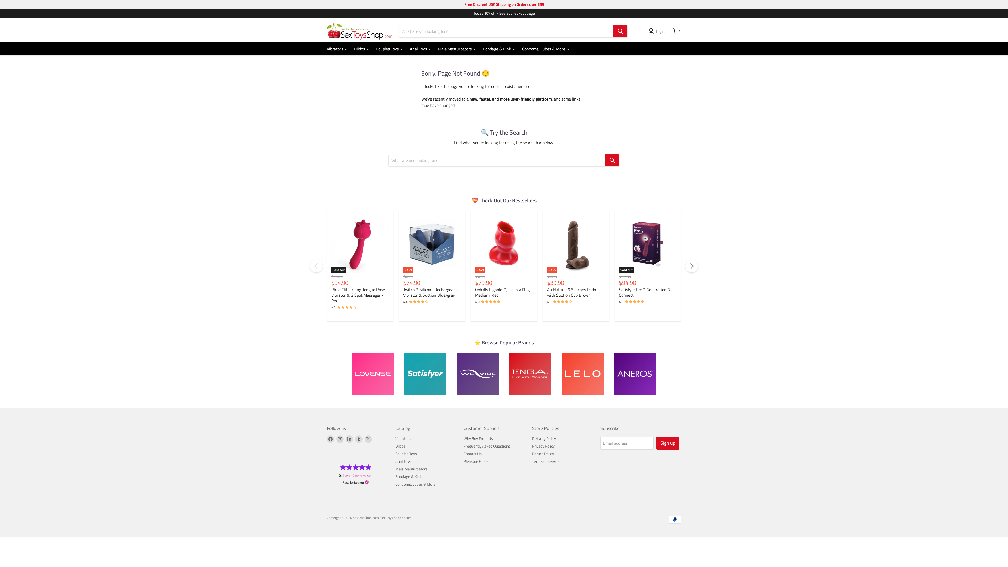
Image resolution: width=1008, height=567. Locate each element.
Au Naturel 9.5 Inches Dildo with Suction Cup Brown (571, 292)
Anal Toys (419, 49)
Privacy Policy (543, 446)
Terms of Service (546, 461)
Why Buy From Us (478, 438)
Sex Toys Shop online (395, 517)
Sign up (667, 443)
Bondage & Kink (497, 49)
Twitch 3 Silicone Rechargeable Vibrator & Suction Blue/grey (431, 292)
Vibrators (335, 49)
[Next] (691, 266)
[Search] (620, 31)
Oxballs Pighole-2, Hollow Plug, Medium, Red (503, 292)
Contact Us (473, 454)
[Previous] (316, 266)
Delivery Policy (544, 438)
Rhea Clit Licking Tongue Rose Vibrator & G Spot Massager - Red (358, 295)
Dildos (360, 49)
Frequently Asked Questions (487, 446)
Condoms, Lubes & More (544, 49)
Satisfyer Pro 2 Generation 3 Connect (644, 292)
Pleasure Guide (476, 461)
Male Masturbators (455, 49)
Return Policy (543, 454)
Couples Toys (388, 49)
